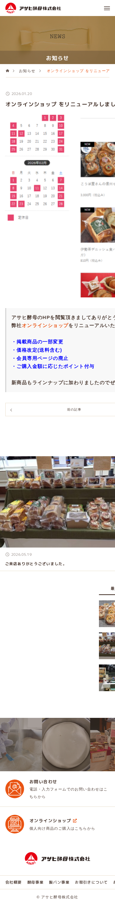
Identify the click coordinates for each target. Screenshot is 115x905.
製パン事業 (59, 882)
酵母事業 (35, 882)
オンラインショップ (45, 325)
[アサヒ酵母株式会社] (33, 8)
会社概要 (13, 882)
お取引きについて (91, 882)
